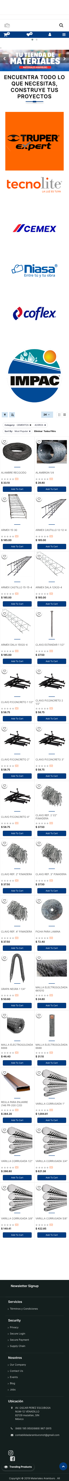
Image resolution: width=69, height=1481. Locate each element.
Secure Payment (19, 1339)
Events (14, 1377)
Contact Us (16, 1370)
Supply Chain (17, 1346)
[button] (4, 58)
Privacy (14, 1327)
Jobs (13, 1389)
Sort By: (9, 431)
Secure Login (17, 1333)
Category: (10, 425)
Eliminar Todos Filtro (45, 431)
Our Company (18, 1364)
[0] (5, 35)
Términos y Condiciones (24, 1308)
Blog (12, 1383)
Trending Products (20, 1466)
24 (45, 414)
